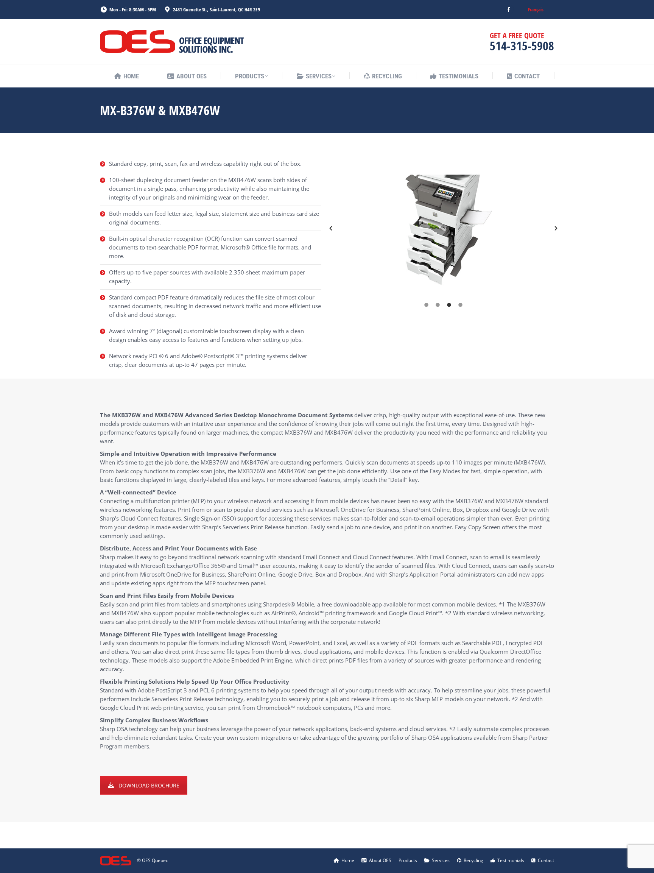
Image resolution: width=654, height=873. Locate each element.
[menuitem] (535, 9)
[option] (443, 228)
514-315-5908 (522, 45)
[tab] (426, 305)
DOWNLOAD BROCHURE (148, 785)
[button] (331, 228)
